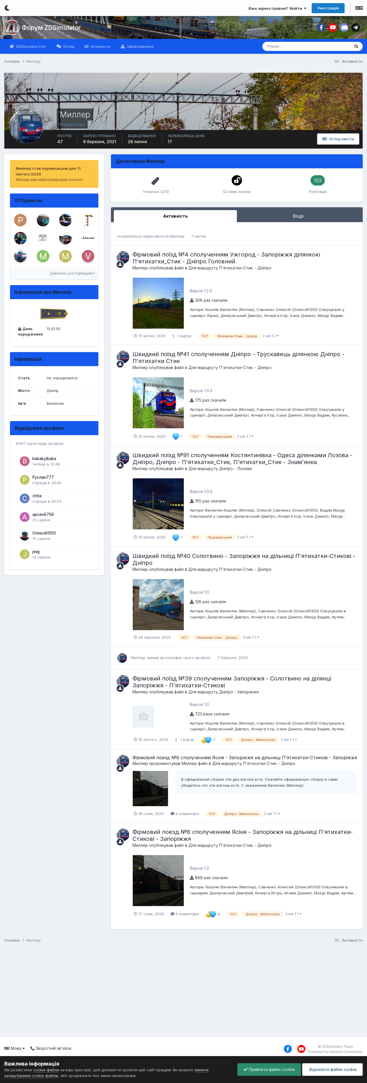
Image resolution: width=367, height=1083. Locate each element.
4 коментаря (186, 813)
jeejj (36, 551)
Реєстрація (328, 8)
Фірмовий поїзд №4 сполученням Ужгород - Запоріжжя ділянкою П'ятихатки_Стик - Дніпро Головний (226, 258)
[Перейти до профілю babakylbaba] (25, 461)
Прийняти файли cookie (271, 1069)
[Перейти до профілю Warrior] (20, 256)
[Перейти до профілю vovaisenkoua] (88, 256)
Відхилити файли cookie (332, 1069)
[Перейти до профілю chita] (25, 498)
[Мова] (359, 8)
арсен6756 (43, 514)
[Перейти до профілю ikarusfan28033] (88, 238)
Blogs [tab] (298, 216)
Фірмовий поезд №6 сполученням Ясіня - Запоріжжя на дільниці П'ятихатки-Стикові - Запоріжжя (244, 757)
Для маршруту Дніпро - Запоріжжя (223, 691)
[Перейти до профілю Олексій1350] (25, 535)
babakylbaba (44, 458)
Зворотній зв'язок (52, 1048)
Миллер (177, 236)
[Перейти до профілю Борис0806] (65, 238)
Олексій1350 (44, 533)
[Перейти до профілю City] (65, 220)
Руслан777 (43, 477)
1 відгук (184, 336)
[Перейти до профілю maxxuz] (43, 220)
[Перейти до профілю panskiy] (20, 220)
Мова (15, 1048)
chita (37, 496)
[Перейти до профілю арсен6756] (25, 517)
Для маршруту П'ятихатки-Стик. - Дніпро (230, 267)
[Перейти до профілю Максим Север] (43, 256)
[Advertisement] (175, 991)
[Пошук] (356, 46)
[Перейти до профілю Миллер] (123, 257)
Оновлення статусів (325, 46)
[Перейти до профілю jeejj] (25, 554)
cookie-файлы (46, 1070)
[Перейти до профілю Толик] (88, 220)
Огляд (68, 46)
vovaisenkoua (129, 236)
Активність (99, 46)
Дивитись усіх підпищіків (71, 273)
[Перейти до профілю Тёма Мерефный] (20, 238)
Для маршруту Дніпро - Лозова (220, 468)
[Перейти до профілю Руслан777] (25, 480)
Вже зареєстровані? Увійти (276, 8)
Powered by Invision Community (335, 1052)
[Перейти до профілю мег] (43, 238)
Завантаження (139, 46)
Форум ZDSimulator (51, 27)
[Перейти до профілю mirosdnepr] (65, 256)
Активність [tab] (175, 216)
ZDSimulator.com (30, 46)
